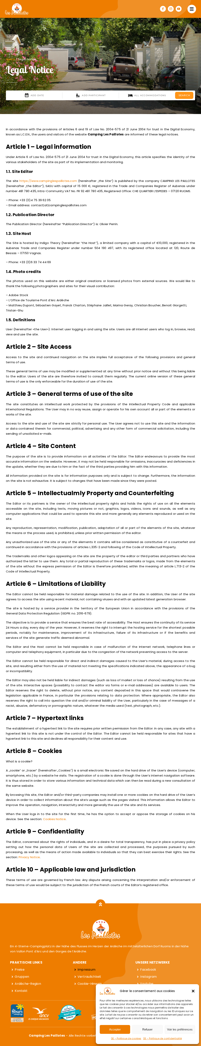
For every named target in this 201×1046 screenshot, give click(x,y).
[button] (193, 991)
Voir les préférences (180, 1029)
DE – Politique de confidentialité (162, 1038)
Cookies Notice (54, 819)
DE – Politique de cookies (126, 1038)
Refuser (147, 1029)
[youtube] (179, 9)
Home (10, 59)
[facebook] (163, 9)
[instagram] (171, 9)
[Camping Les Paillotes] (16, 4)
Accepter (115, 1029)
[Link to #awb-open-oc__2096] (191, 9)
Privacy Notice (29, 857)
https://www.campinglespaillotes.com (48, 181)
